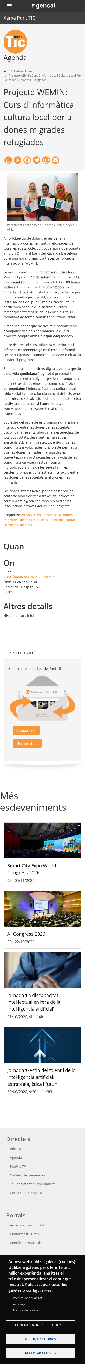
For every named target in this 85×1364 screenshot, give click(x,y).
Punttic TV (18, 1166)
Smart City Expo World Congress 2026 (31, 869)
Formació (11, 525)
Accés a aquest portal (27, 1225)
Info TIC (16, 1149)
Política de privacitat (27, 1298)
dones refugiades (34, 520)
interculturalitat (63, 520)
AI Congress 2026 (26, 934)
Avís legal (19, 1304)
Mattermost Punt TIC (26, 1234)
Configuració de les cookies (40, 1325)
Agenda (16, 1157)
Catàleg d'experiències (27, 1175)
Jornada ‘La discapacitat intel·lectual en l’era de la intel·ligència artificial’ (33, 1002)
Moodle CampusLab (25, 1242)
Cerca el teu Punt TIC (26, 1193)
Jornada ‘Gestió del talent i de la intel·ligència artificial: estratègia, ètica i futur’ (41, 1077)
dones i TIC (29, 525)
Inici (6, 71)
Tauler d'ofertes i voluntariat (32, 1184)
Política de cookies (26, 1310)
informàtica (51, 515)
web (46, 506)
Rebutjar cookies (40, 1339)
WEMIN (26, 515)
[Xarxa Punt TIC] (17, 42)
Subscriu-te (26, 730)
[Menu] (9, 6)
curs (37, 515)
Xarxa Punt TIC (19, 18)
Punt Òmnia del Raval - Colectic (29, 577)
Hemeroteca (27, 743)
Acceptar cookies (40, 1353)
